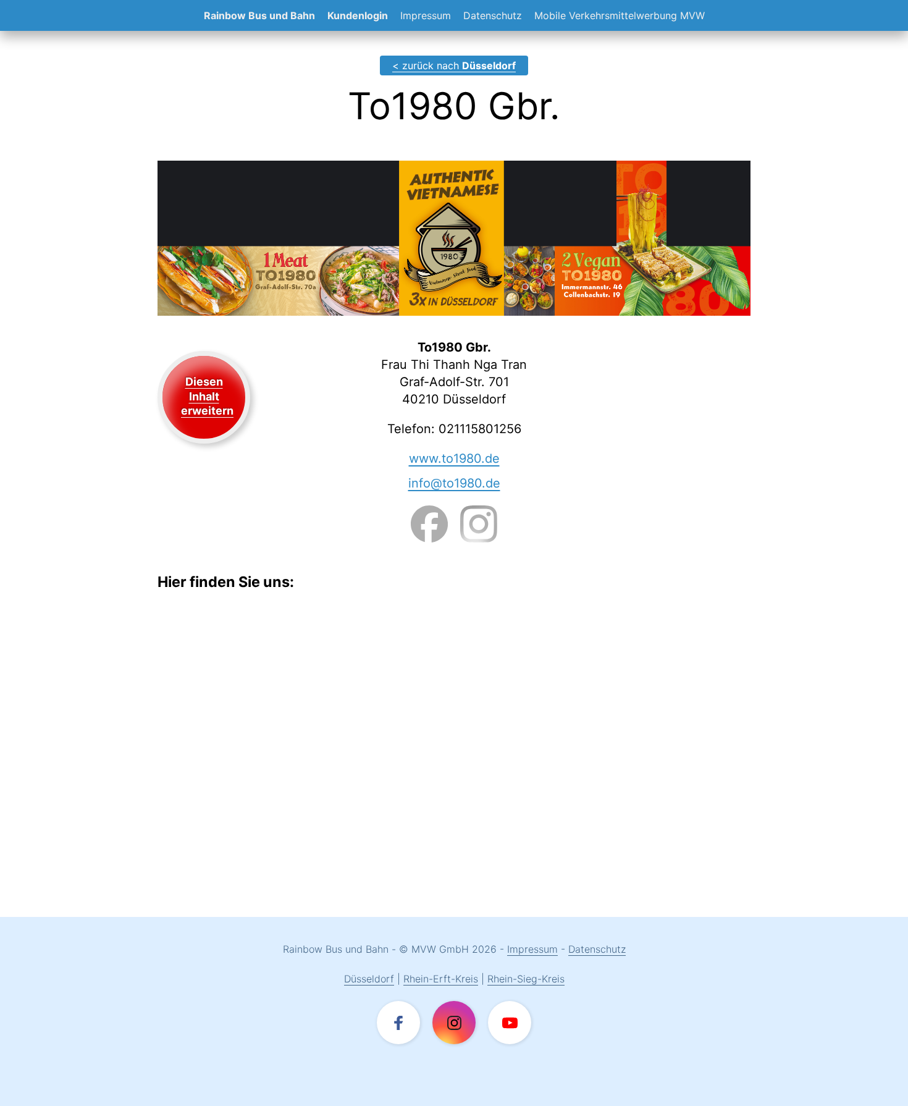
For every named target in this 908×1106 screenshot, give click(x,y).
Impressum (425, 15)
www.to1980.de (454, 458)
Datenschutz (492, 15)
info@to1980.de (454, 483)
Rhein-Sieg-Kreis (526, 979)
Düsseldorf (369, 979)
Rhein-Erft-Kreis (440, 979)
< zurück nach (454, 65)
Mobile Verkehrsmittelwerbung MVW (619, 15)
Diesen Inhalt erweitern (207, 396)
